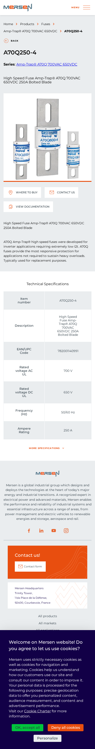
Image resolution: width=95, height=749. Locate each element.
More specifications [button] (44, 448)
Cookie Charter (37, 711)
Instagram (66, 530)
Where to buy (27, 192)
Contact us (66, 192)
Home (8, 24)
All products (47, 616)
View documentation (32, 206)
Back (14, 40)
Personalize (47, 738)
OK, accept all (27, 727)
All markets (47, 623)
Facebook (29, 530)
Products (27, 24)
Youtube (53, 530)
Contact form (33, 566)
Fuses (45, 24)
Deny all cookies (65, 727)
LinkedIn (41, 530)
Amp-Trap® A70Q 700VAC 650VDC (30, 31)
